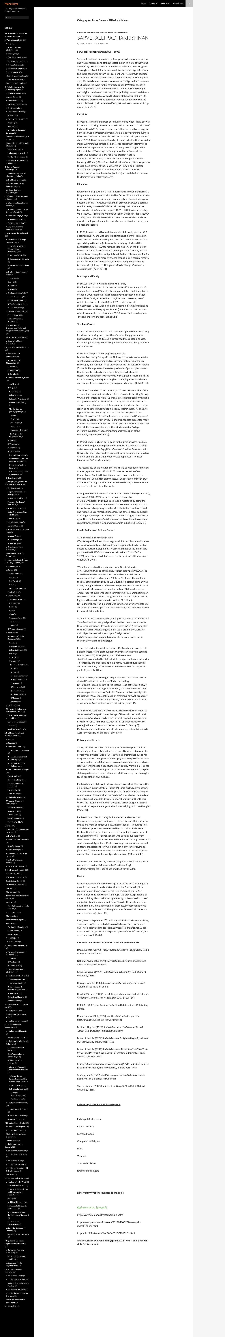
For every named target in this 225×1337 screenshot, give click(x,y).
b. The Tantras (11, 836)
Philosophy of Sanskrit (16, 153)
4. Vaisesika (12, 444)
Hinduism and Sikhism (15, 1164)
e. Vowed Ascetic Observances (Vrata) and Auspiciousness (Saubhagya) (17, 328)
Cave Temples (13, 776)
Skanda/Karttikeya (16, 588)
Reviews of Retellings (16, 498)
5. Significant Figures (88, 32)
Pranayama (15, 423)
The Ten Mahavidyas (17, 665)
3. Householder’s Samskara (18, 259)
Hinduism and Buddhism (16, 1150)
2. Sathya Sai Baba (16, 1085)
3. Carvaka (12, 374)
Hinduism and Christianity (16, 1154)
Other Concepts (12, 478)
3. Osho (11, 1198)
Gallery (153, 4)
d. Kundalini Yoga (13, 850)
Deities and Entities (15, 722)
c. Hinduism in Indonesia (16, 1021)
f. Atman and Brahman (15, 112)
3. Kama (11, 285)
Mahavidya (11, 3)
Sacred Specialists (15, 818)
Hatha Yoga (13, 391)
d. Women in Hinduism (15, 311)
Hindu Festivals (14, 807)
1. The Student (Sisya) (16, 297)
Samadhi (14, 426)
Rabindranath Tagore (16, 1037)
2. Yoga (10, 388)
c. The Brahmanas (13, 101)
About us (165, 4)
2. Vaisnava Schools (15, 629)
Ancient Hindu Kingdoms (16, 1127)
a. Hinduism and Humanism (17, 1031)
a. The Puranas (12, 566)
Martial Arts (11, 916)
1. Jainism (11, 366)
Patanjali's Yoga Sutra (17, 399)
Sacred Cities (11, 938)
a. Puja (8, 739)
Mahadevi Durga (15, 646)
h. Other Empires (13, 72)
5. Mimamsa (12, 447)
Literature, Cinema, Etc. (15, 877)
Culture (9, 902)
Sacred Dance (13, 931)
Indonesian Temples (16, 780)
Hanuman (13, 603)
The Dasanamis (17, 1099)
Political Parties (14, 1000)
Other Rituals (13, 815)
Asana (13, 415)
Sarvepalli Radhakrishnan (114, 32)
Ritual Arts (10, 923)
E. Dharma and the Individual (16, 233)
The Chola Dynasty (15, 79)
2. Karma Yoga (13, 539)
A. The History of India (13, 40)
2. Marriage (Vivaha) (16, 255)
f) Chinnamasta (17, 687)
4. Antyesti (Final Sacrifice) (18, 265)
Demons (11, 725)
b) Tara (13, 672)
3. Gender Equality (15, 1119)
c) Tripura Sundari (18, 676)
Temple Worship (14, 822)
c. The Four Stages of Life (16, 293)
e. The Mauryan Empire (15, 61)
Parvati (12, 654)
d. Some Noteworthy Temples (17, 769)
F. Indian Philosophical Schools (17, 347)
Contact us (178, 4)
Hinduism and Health (14, 1276)
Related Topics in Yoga (18, 402)
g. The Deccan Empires (15, 68)
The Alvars (10, 888)
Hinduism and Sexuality (15, 1279)
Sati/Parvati (13, 581)
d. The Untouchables (14, 219)
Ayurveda (11, 126)
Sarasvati (12, 657)
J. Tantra (8, 826)
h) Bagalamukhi (17, 694)
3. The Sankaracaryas (17, 1089)
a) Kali (13, 668)
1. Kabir (11, 958)
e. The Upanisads (13, 108)
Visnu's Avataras (15, 618)
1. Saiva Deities (13, 573)
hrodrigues (102, 43)
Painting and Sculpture (17, 927)
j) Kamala (14, 701)
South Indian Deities (16, 729)
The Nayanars (11, 892)
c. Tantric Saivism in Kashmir (17, 839)
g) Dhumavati (16, 690)
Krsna (13, 621)
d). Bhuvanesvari (17, 679)
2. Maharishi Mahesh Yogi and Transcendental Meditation (18, 1192)
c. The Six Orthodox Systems (17, 378)
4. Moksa (11, 289)
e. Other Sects (11, 705)
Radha (11, 607)
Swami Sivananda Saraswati (18, 1234)
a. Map (8, 43)
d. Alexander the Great (15, 57)
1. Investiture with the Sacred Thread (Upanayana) (16, 249)
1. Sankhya (12, 384)
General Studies (14, 149)
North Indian (13, 790)
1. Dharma (12, 278)
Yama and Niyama (18, 430)
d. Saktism (10, 632)
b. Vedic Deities (12, 97)
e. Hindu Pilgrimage (14, 797)
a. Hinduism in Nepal (14, 1011)
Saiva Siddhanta (14, 846)
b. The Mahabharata (14, 508)
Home (143, 4)
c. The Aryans (11, 54)
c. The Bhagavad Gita (14, 522)
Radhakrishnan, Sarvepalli (92, 1207)
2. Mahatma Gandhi (15, 983)
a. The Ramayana (13, 488)
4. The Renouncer (15, 308)
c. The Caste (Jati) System (16, 216)
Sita (10, 610)
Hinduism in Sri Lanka (14, 1130)
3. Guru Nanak (13, 965)
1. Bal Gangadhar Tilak (17, 979)
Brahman (11, 115)
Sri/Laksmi (13, 661)
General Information (17, 455)
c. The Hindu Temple (14, 746)
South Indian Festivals (15, 885)
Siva (10, 585)
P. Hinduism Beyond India (15, 1123)
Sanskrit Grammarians (16, 157)
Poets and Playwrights (15, 919)
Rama (13, 625)
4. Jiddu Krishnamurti (16, 1202)
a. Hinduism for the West (16, 1182)
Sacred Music (13, 934)
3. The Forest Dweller (16, 304)
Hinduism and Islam (14, 1161)
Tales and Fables (12, 942)
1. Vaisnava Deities (15, 599)
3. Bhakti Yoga (13, 543)
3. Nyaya (11, 440)
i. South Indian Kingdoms (16, 76)
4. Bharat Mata (13, 993)
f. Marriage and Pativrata (16, 337)
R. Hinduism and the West (15, 1178)
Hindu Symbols (12, 912)
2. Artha (11, 282)
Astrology (11, 123)
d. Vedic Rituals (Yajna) (15, 104)
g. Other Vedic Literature (16, 119)
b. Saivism (10, 570)
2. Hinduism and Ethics (17, 1115)
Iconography (13, 811)
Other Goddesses (16, 650)
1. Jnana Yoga (13, 536)
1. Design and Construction (18, 750)
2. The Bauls (12, 962)
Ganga (11, 643)
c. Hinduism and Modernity (17, 1103)
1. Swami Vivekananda (16, 1185)
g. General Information (15, 866)
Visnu (11, 614)
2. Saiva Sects (13, 592)
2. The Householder (15, 300)
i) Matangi (15, 698)
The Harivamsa (14, 518)
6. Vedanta (12, 451)
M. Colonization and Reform (16, 945)
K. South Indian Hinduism (15, 870)
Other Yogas (14, 395)
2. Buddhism (13, 370)
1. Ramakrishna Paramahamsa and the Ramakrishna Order (18, 1079)
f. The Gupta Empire (14, 65)
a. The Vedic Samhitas (14, 93)
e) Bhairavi (15, 683)
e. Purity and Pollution (15, 223)
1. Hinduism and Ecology (17, 1109)
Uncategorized (11, 1306)
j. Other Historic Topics (15, 83)
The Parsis (10, 1174)
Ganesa (12, 577)
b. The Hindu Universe (15, 180)
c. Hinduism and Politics (15, 976)
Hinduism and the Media (16, 1289)
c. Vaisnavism (11, 596)
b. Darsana (10, 743)
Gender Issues (13, 315)
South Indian (13, 793)
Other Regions (12, 1140)
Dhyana (14, 419)
